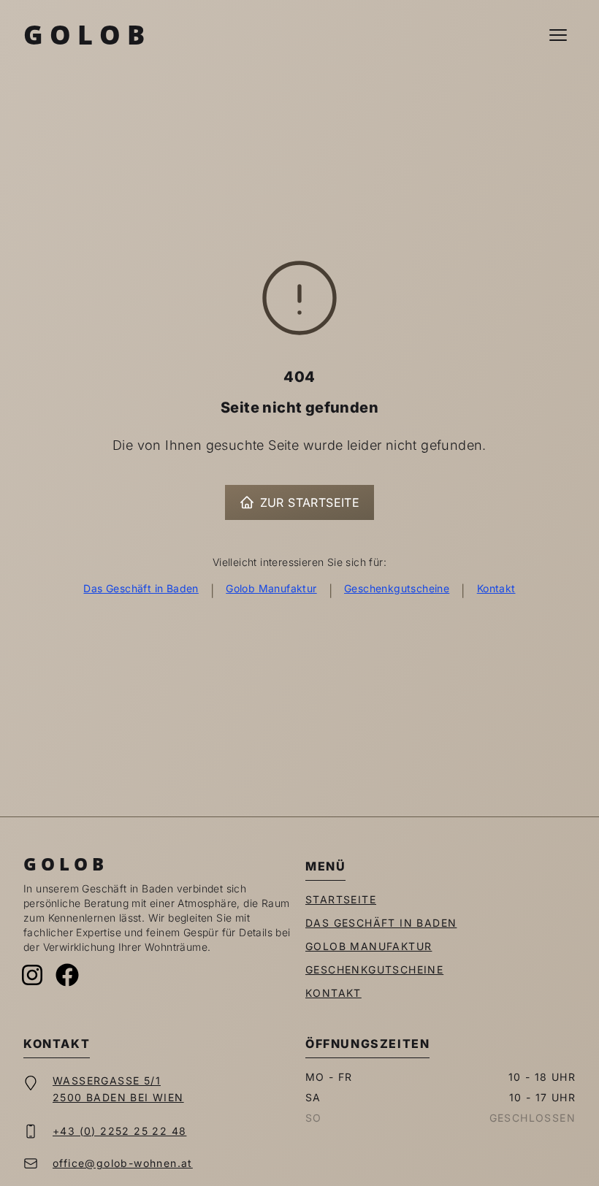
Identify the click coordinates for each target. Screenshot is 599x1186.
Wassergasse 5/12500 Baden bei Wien (118, 1088)
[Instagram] (32, 974)
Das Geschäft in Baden (140, 588)
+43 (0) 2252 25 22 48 (119, 1131)
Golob (87, 35)
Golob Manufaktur (271, 588)
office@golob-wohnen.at (123, 1163)
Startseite (340, 899)
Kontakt (496, 588)
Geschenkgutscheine (396, 588)
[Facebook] (67, 974)
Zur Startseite (310, 502)
